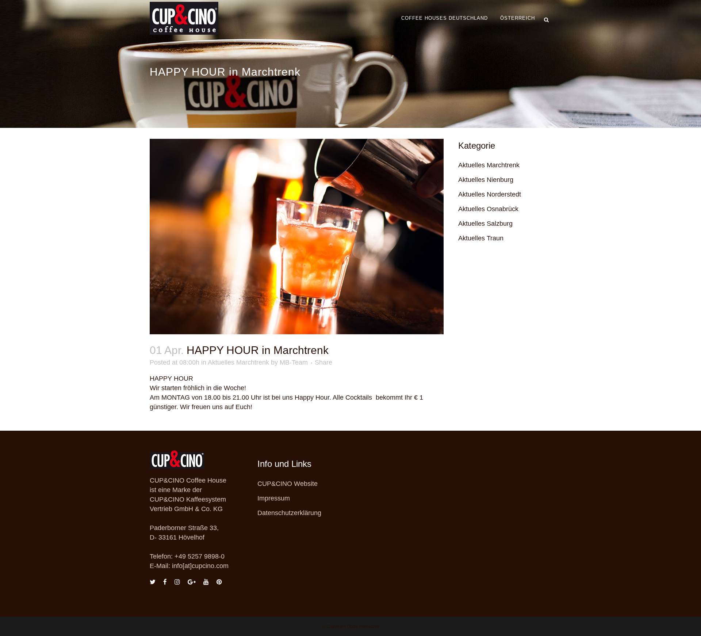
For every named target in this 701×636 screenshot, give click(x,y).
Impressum (273, 498)
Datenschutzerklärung (289, 513)
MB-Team (294, 362)
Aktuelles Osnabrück (488, 209)
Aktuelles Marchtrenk (238, 362)
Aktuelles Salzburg (485, 223)
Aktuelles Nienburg (485, 179)
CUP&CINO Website (287, 483)
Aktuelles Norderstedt (489, 194)
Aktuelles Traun (480, 238)
